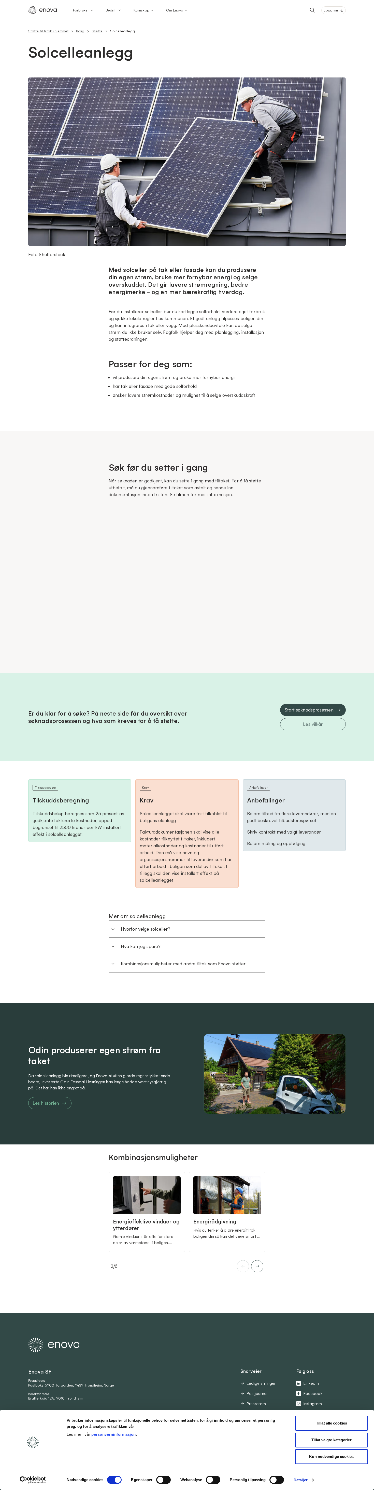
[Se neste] (257, 1266)
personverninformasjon (113, 1434)
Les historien (46, 1103)
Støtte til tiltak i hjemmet (48, 31)
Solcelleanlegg (122, 31)
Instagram (312, 1403)
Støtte (97, 31)
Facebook (313, 1393)
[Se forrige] (243, 1266)
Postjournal (257, 1393)
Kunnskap (141, 10)
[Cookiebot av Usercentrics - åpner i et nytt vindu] (33, 1480)
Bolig (80, 31)
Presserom (256, 1403)
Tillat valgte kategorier (331, 1440)
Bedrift (111, 10)
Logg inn (331, 10)
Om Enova (174, 10)
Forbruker (81, 10)
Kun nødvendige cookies (331, 1456)
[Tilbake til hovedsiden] (42, 10)
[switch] (163, 1480)
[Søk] (312, 10)
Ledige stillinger (261, 1383)
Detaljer (301, 1480)
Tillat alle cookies (331, 1423)
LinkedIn (311, 1383)
